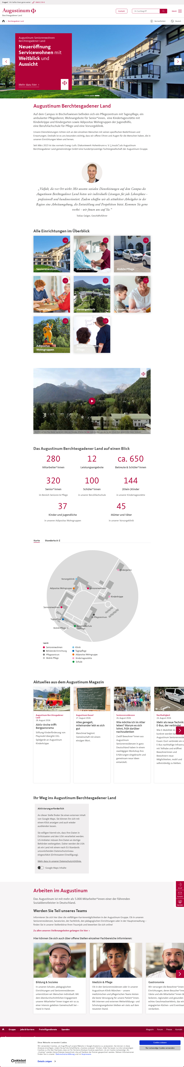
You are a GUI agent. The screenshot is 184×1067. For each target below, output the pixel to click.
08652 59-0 (40, 2)
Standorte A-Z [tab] (52, 540)
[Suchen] (163, 11)
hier (88, 432)
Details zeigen (45, 1061)
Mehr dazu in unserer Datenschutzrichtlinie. (60, 861)
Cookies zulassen (160, 1042)
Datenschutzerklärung (65, 1054)
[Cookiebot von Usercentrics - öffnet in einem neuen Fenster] (18, 1061)
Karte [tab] (37, 540)
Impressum (86, 1054)
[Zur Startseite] (3, 21)
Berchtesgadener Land (16, 21)
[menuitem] (121, 11)
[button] (121, 11)
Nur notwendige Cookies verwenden (160, 1048)
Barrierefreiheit (160, 21)
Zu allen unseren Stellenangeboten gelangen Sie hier (60, 930)
